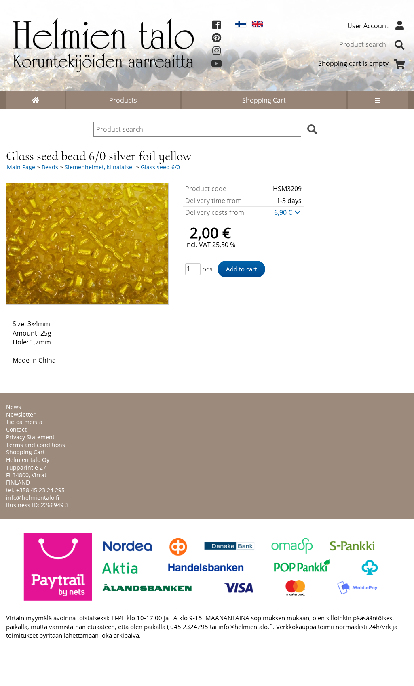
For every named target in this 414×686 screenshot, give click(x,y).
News (13, 407)
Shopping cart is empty (353, 63)
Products (123, 100)
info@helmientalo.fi (32, 497)
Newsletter (21, 414)
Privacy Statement (30, 437)
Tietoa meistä (24, 422)
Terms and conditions (35, 445)
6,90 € (284, 212)
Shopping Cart (264, 100)
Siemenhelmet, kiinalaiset (99, 167)
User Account (368, 25)
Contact (16, 429)
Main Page (21, 167)
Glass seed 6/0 (160, 167)
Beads (50, 167)
